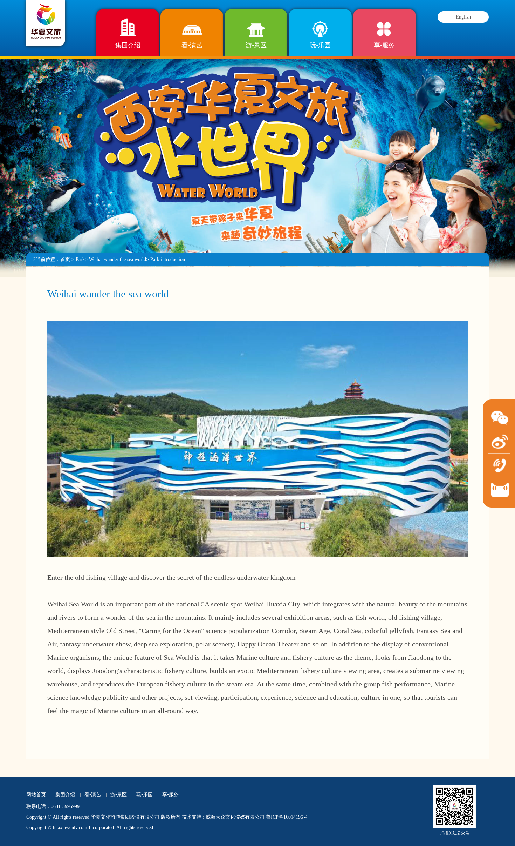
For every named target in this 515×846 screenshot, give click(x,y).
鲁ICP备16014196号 (287, 817)
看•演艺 (191, 45)
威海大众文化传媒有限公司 (235, 817)
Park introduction (167, 259)
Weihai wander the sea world (117, 259)
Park (80, 259)
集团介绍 (127, 45)
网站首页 (36, 794)
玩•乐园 (320, 45)
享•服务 (384, 45)
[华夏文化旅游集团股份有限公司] (46, 20)
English (463, 17)
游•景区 (256, 45)
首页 (65, 259)
